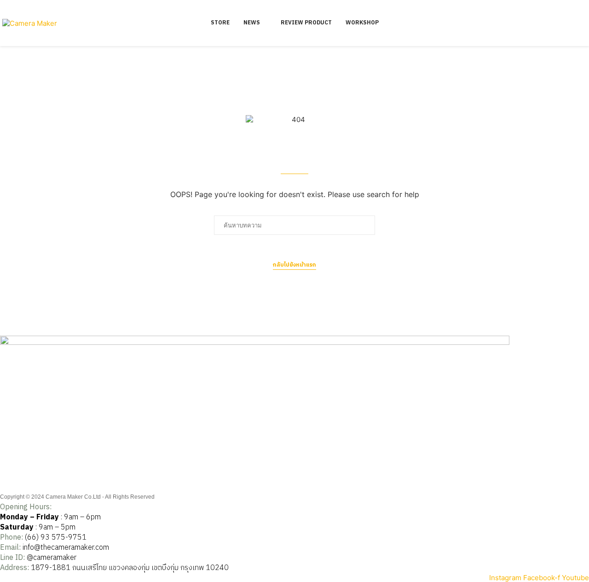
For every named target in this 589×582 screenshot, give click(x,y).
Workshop (362, 22)
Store (220, 22)
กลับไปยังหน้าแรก (294, 265)
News (251, 22)
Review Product (306, 22)
